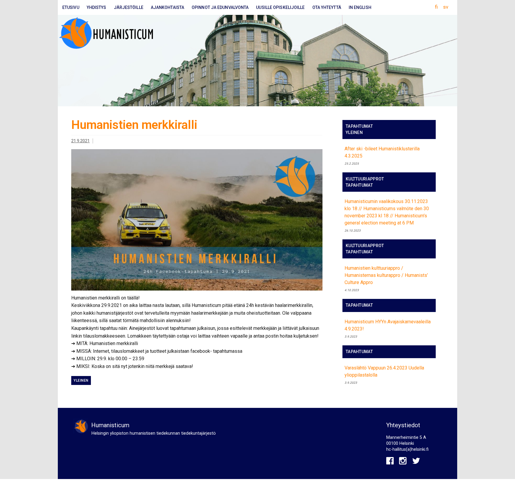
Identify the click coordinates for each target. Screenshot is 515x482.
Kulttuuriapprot (365, 179)
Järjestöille (128, 7)
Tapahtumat (359, 126)
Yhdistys (96, 7)
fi (436, 7)
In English (360, 7)
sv (445, 7)
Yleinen (81, 380)
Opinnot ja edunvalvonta (220, 7)
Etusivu (70, 7)
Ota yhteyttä (326, 7)
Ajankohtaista (167, 7)
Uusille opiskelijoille (280, 7)
